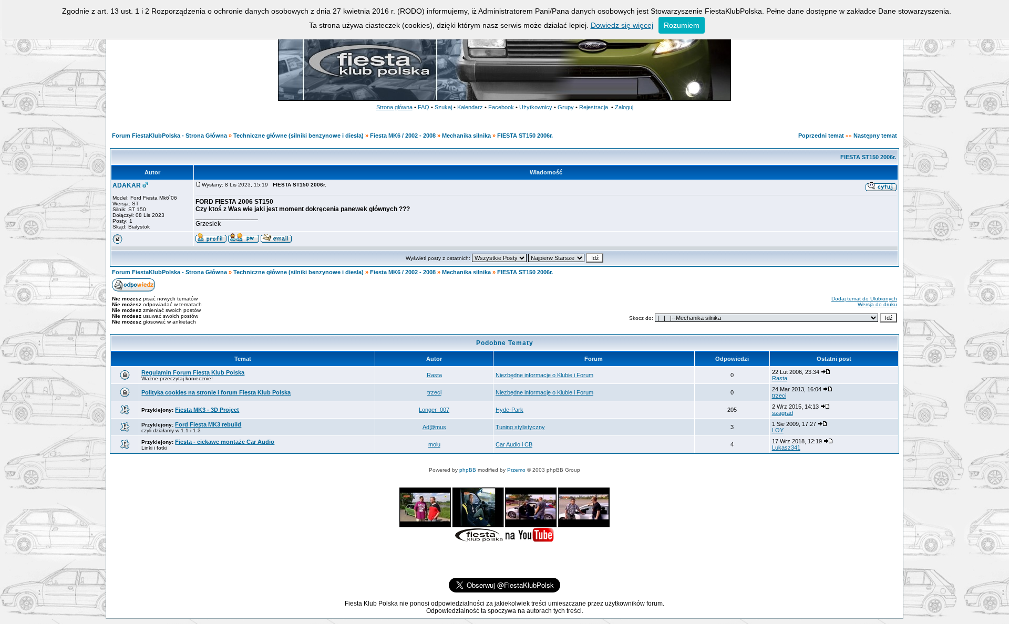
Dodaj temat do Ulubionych (864, 298)
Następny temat (875, 135)
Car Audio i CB (514, 444)
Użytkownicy (535, 107)
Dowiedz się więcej (622, 25)
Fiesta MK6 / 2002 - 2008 (403, 135)
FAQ (423, 107)
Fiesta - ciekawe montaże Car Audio (224, 442)
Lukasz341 (786, 447)
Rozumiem (681, 25)
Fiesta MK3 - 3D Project (207, 410)
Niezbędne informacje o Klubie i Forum (544, 375)
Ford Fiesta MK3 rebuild (208, 424)
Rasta (434, 375)
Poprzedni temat (821, 135)
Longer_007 (434, 410)
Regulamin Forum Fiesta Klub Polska (192, 372)
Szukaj (443, 107)
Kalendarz (470, 107)
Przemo (516, 470)
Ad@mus (434, 427)
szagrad (782, 413)
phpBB (467, 470)
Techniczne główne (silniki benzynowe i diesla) (298, 135)
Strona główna (394, 107)
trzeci (434, 392)
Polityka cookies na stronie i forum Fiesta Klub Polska (216, 392)
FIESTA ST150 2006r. (525, 135)
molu (434, 444)
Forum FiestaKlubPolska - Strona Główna (169, 135)
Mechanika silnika (466, 135)
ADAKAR (126, 185)
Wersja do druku (877, 304)
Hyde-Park (509, 410)
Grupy (566, 107)
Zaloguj (624, 107)
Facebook (501, 107)
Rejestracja (593, 107)
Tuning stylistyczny (520, 427)
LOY (778, 430)
